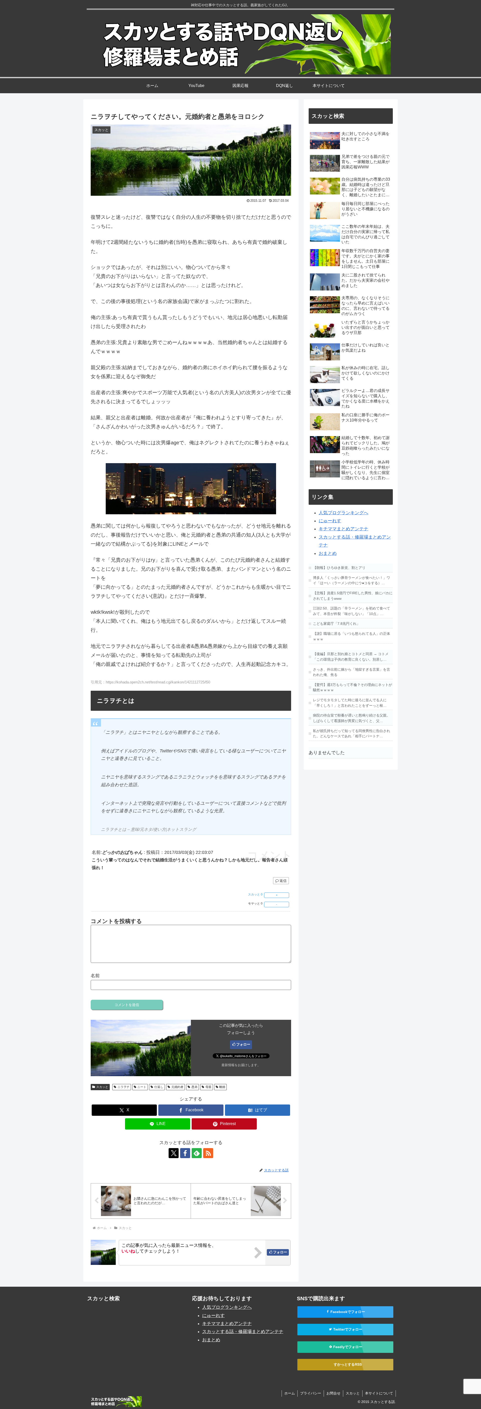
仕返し (158, 1087)
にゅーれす (330, 520)
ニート (141, 1087)
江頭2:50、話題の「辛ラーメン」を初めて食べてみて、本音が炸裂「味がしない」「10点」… (351, 611)
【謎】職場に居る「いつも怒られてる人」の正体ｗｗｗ (351, 636)
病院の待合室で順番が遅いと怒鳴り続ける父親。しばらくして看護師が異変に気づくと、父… (351, 718)
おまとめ (328, 553)
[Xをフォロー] (174, 1153)
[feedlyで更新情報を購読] (197, 1153)
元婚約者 (177, 1087)
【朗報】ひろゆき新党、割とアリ (339, 568)
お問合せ (333, 1393)
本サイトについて (379, 1393)
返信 (283, 881)
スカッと (102, 1087)
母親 (208, 1087)
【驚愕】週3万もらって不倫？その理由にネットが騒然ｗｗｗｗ (352, 687)
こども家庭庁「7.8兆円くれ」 (336, 624)
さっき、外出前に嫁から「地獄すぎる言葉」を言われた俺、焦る (351, 672)
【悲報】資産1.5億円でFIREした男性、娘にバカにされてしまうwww (353, 595)
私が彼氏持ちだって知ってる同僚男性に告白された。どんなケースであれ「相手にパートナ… (351, 733)
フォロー (243, 1044)
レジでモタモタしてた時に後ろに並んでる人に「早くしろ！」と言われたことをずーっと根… (350, 703)
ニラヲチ (123, 1087)
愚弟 (194, 1087)
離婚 (222, 1087)
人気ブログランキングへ (343, 512)
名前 (95, 975)
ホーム (289, 1393)
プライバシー (310, 1393)
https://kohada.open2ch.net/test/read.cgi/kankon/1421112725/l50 (158, 682)
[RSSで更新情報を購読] (208, 1153)
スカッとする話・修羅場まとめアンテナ (242, 1331)
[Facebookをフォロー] (185, 1153)
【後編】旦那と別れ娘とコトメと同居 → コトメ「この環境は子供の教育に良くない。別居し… (351, 656)
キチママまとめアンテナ (343, 528)
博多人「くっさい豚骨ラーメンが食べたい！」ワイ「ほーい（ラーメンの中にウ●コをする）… (351, 580)
